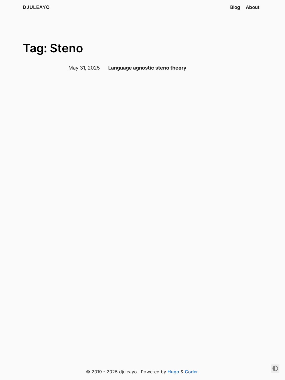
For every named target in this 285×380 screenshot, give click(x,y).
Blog (235, 7)
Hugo (173, 371)
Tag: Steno (53, 48)
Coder (191, 371)
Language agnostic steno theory (147, 68)
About (252, 7)
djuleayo (36, 7)
